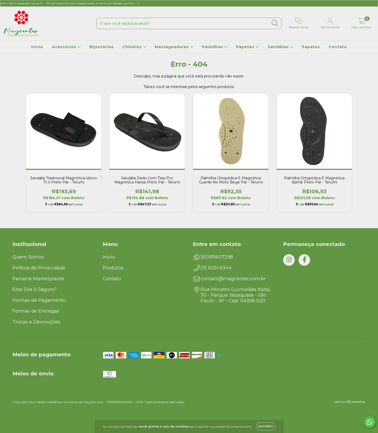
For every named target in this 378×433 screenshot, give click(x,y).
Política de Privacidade (39, 268)
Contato (338, 47)
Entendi (265, 426)
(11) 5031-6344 (216, 268)
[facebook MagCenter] (304, 260)
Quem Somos (28, 257)
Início (37, 47)
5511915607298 (217, 257)
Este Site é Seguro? (34, 289)
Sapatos (311, 47)
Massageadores (172, 47)
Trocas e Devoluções (36, 322)
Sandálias (279, 47)
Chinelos (132, 47)
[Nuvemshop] (350, 402)
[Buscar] (275, 23)
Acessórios (64, 47)
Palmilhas (213, 47)
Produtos (113, 268)
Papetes (246, 47)
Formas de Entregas (35, 311)
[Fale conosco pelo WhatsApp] (369, 422)
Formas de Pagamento (39, 300)
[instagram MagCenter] (289, 260)
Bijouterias (101, 47)
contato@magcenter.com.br (233, 278)
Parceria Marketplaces (38, 278)
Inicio (109, 257)
